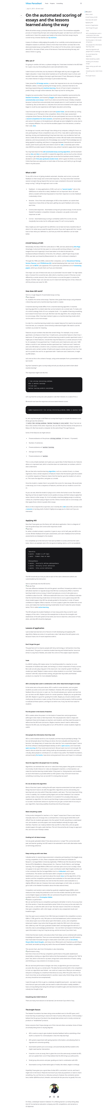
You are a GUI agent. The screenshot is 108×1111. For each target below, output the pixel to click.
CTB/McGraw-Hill (45, 263)
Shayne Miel (30, 942)
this (32, 154)
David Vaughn (39, 942)
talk (64, 507)
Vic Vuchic (39, 755)
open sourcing (30, 748)
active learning (43, 607)
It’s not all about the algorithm (36, 784)
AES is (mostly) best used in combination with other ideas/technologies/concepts (53, 684)
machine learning (49, 88)
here (34, 126)
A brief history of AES (34, 243)
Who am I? (30, 61)
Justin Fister (60, 112)
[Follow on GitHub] (54, 1097)
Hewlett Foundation (32, 97)
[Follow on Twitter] (50, 1097)
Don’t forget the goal (33, 644)
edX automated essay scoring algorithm (56, 152)
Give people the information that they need (40, 735)
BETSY (37, 265)
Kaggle (51, 97)
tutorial (29, 509)
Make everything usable (34, 812)
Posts (46, 3)
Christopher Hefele (46, 897)
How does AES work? (34, 291)
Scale (27, 660)
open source (65, 746)
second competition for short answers (39, 119)
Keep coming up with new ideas (36, 853)
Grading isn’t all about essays (35, 837)
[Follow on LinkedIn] (58, 1097)
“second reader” (67, 189)
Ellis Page (77, 247)
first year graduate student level (47, 159)
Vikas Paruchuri (34, 3)
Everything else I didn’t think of (36, 997)
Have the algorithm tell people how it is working (42, 763)
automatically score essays (35, 100)
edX (62, 145)
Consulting (59, 3)
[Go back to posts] (21, 15)
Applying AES (31, 520)
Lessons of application (35, 628)
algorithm (52, 471)
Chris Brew (74, 940)
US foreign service (42, 83)
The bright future (33, 1010)
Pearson (34, 263)
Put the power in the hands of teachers (39, 712)
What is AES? (31, 172)
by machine (52, 37)
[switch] (81, 3)
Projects (52, 3)
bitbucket (62, 871)
